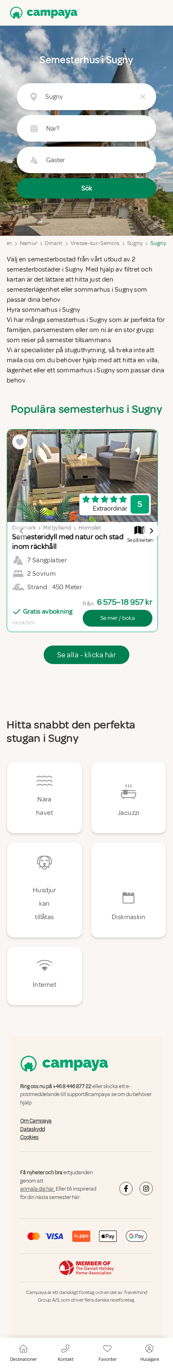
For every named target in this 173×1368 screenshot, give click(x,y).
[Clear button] (142, 96)
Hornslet (90, 527)
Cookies (29, 1137)
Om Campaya (36, 1121)
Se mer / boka (117, 618)
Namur (29, 243)
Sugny (135, 243)
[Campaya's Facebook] (126, 1188)
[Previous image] (21, 530)
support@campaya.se (92, 1094)
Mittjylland (57, 527)
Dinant (54, 243)
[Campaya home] (42, 13)
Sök (86, 188)
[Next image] (151, 530)
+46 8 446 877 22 (72, 1086)
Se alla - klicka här (86, 654)
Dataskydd (32, 1129)
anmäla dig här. (37, 1189)
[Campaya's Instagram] (146, 1188)
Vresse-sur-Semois (95, 243)
